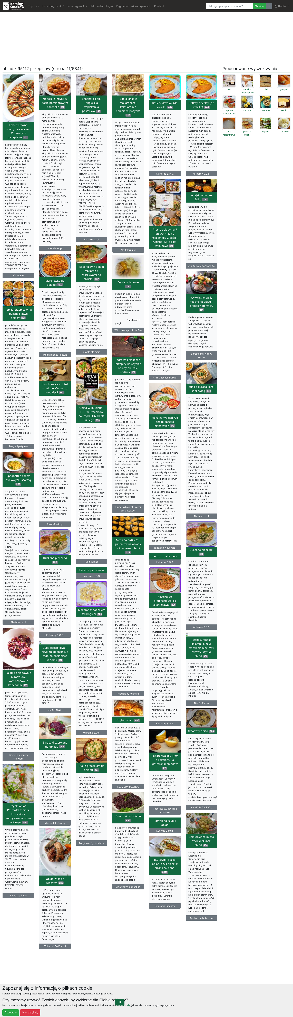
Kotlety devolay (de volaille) (164, 105)
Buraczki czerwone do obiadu (55, 744)
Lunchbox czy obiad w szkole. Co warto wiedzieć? (55, 388)
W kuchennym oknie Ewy (128, 330)
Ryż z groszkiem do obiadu (91, 768)
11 (120, 1002)
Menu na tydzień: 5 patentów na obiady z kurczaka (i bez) (128, 546)
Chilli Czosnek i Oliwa (165, 377)
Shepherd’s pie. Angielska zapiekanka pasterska (91, 105)
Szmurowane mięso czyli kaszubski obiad (201, 841)
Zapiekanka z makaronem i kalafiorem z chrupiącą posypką (128, 106)
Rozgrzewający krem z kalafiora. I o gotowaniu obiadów (164, 761)
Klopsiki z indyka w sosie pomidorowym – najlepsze (55, 103)
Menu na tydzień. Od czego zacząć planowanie (165, 421)
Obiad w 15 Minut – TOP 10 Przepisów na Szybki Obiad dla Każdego (91, 414)
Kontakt (159, 6)
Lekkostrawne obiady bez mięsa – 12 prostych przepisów (18, 131)
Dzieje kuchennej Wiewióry (18, 757)
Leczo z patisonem (165, 556)
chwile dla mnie (91, 351)
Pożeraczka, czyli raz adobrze (165, 810)
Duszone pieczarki (201, 551)
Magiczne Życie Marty (91, 843)
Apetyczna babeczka (128, 886)
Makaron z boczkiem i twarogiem (91, 612)
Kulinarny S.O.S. (201, 173)
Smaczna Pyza (18, 895)
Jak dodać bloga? (101, 6)
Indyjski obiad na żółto (201, 197)
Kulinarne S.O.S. (165, 173)
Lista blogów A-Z (53, 6)
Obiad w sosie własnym (55, 881)
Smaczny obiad (201, 731)
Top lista (33, 6)
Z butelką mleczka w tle (201, 265)
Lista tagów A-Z (77, 6)
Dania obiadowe (128, 284)
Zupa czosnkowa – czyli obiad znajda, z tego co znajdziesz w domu (55, 654)
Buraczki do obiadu (128, 818)
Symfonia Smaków (165, 906)
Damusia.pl (91, 561)
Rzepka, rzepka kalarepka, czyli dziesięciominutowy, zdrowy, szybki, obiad (201, 648)
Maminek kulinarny (55, 823)
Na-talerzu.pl (55, 248)
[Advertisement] (146, 38)
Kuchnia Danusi (164, 830)
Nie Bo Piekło (201, 703)
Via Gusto (18, 275)
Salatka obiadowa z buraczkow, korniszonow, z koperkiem (18, 679)
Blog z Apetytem (18, 446)
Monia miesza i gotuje (55, 354)
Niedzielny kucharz (164, 547)
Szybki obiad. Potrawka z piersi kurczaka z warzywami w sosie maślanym (18, 814)
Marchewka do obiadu (54, 282)
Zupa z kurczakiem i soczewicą (201, 389)
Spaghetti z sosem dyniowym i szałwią (18, 479)
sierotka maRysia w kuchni (201, 355)
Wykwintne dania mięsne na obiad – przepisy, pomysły (201, 303)
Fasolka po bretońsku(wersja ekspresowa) (164, 600)
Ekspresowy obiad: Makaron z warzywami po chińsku (91, 273)
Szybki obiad (127, 720)
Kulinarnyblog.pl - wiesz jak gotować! (128, 509)
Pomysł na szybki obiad (165, 822)
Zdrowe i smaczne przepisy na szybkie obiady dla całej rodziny (128, 366)
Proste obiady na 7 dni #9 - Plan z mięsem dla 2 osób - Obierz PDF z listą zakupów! (165, 238)
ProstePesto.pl (55, 524)
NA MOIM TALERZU (128, 786)
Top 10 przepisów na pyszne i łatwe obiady (18, 313)
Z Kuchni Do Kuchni (55, 946)
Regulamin (133, 6)
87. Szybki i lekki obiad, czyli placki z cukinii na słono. (165, 865)
